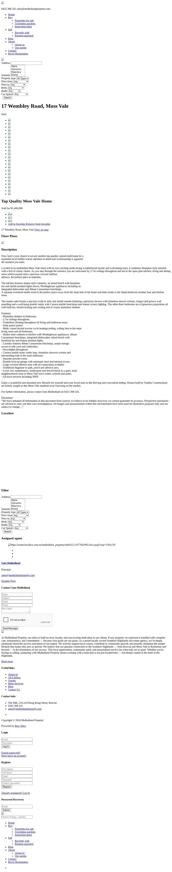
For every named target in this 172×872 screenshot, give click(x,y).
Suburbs (5, 75)
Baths (4, 90)
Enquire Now (8, 581)
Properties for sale (24, 20)
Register (7, 787)
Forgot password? (10, 752)
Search (7, 97)
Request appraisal (24, 35)
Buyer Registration (18, 53)
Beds (4, 87)
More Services (15, 683)
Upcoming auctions (25, 23)
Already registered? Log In (15, 793)
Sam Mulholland (10, 563)
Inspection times (23, 26)
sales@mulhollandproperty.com (18, 575)
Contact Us (14, 689)
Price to (5, 84)
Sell (10, 29)
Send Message (10, 628)
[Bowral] (18, 75)
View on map (41, 229)
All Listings (14, 677)
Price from (6, 81)
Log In (6, 746)
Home (11, 14)
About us (20, 44)
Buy (10, 17)
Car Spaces (7, 94)
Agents (12, 680)
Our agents (20, 47)
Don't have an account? (13, 755)
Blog (10, 38)
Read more (7, 661)
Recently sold (22, 32)
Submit (6, 810)
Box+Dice (20, 726)
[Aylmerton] (18, 69)
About (11, 41)
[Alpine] (18, 66)
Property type (8, 78)
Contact (12, 50)
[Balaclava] (18, 72)
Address (5, 63)
